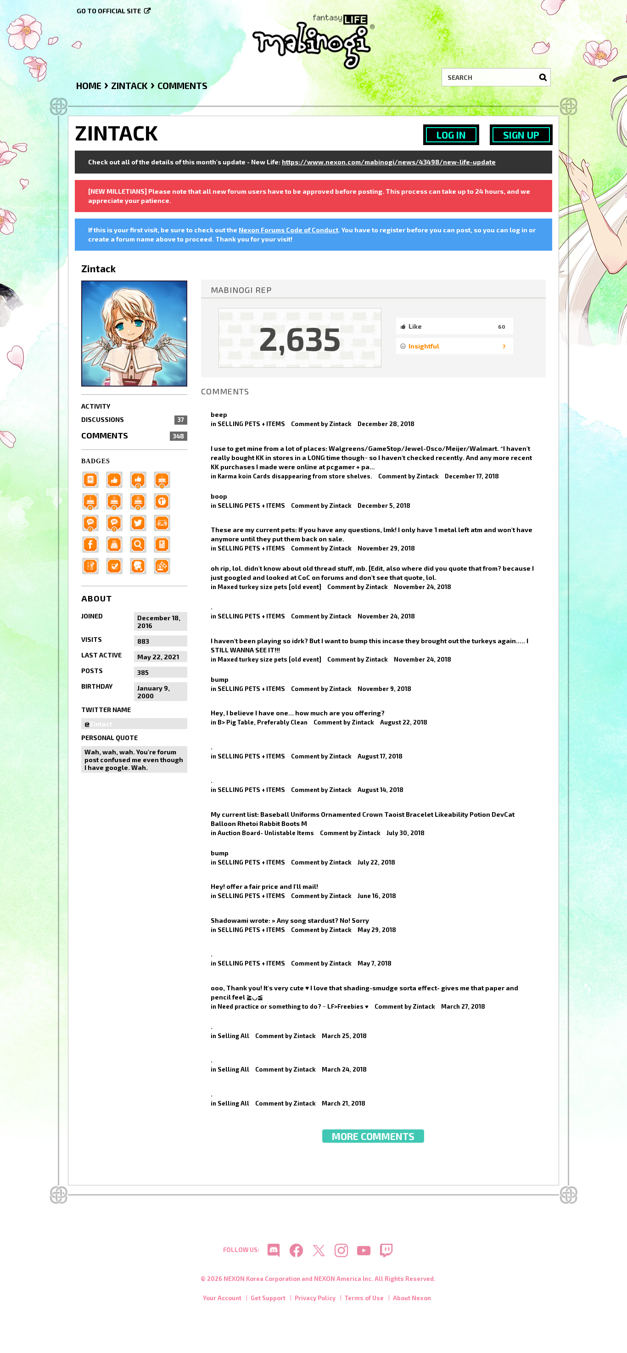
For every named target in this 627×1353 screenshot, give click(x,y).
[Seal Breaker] (165, 501)
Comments (132, 435)
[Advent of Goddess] (165, 479)
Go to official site (109, 11)
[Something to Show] (165, 565)
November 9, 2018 (384, 688)
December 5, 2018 (384, 505)
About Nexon (412, 1298)
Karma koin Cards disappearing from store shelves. (295, 476)
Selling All (233, 1035)
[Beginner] (117, 479)
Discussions (132, 419)
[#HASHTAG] (141, 522)
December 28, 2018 (386, 423)
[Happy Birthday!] (117, 544)
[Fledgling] (141, 479)
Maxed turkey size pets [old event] (269, 586)
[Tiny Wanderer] (93, 522)
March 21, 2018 (343, 1103)
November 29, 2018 (386, 548)
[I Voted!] (117, 565)
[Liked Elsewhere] (93, 544)
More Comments (373, 1136)
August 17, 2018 (380, 756)
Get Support (268, 1298)
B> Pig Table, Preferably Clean (263, 722)
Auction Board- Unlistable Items (266, 833)
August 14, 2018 (380, 789)
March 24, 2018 (344, 1069)
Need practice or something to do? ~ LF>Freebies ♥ (293, 1006)
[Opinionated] (117, 522)
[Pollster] (93, 565)
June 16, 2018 (377, 895)
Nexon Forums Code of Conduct (288, 230)
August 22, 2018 (403, 722)
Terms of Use (364, 1298)
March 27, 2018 (463, 1006)
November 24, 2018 (422, 586)
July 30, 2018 (405, 833)
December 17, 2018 (472, 476)
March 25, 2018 (344, 1035)
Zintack (340, 423)
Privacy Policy (315, 1298)
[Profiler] (165, 544)
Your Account (222, 1298)
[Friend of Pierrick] (93, 479)
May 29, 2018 (377, 929)
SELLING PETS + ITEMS (251, 423)
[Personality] (165, 522)
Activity (95, 406)
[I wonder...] (141, 544)
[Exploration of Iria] (141, 501)
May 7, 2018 (375, 963)
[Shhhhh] (141, 565)
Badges (95, 461)
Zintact (101, 724)
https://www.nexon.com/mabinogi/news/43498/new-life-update (389, 162)
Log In (451, 134)
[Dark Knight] (117, 501)
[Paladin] (93, 501)
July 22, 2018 (376, 862)
